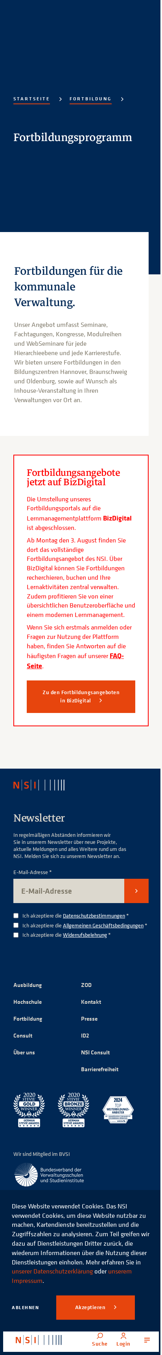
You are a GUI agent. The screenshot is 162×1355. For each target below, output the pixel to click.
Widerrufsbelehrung (85, 934)
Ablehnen (25, 1307)
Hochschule (27, 1002)
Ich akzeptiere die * (75, 915)
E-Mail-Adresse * (32, 872)
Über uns (24, 1052)
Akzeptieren (91, 1307)
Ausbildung (27, 985)
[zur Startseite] (39, 1340)
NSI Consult (95, 1052)
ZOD (86, 985)
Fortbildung (91, 98)
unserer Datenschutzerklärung (52, 1271)
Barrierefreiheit (99, 1069)
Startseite (31, 98)
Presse (89, 1018)
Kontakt (91, 1002)
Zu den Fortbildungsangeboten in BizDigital (81, 696)
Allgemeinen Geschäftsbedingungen (103, 925)
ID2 (85, 1035)
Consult (22, 1035)
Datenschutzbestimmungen (94, 915)
